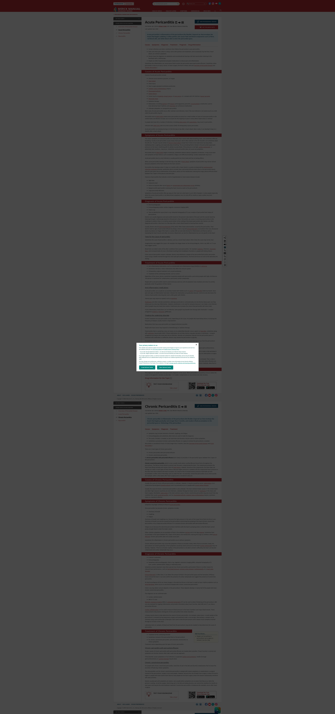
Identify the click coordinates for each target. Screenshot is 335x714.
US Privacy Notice (157, 349)
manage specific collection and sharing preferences (182, 363)
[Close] (196, 345)
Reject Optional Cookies (165, 367)
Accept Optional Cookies (147, 367)
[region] (167, 357)
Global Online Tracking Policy (171, 349)
